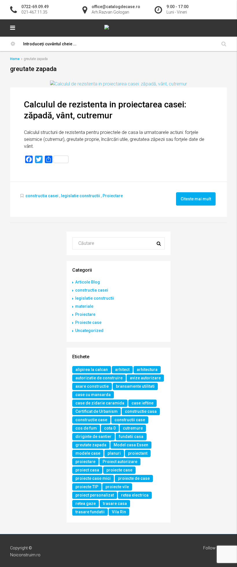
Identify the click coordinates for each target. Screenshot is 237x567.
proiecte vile (117, 486)
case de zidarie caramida (99, 403)
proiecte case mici (93, 478)
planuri (114, 453)
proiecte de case (134, 478)
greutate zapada (90, 445)
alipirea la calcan (91, 369)
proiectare (85, 461)
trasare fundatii (90, 512)
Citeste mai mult (196, 199)
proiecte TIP (86, 486)
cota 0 (110, 428)
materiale (84, 306)
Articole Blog (87, 282)
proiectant (137, 453)
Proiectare (113, 195)
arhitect (122, 369)
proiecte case (119, 470)
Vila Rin (119, 512)
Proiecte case (88, 322)
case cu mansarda (93, 394)
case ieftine (142, 403)
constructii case (129, 419)
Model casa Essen (131, 445)
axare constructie (92, 386)
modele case (87, 453)
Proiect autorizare (120, 461)
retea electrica (135, 495)
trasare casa (115, 503)
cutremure (133, 428)
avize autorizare (145, 378)
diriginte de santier (93, 436)
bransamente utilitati (135, 386)
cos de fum (86, 428)
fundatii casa (131, 436)
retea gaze (85, 503)
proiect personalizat (94, 495)
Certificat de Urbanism (96, 411)
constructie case (91, 419)
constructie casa (141, 411)
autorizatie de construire (99, 378)
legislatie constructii (80, 195)
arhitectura (147, 369)
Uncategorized (89, 330)
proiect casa (87, 470)
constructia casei (41, 195)
